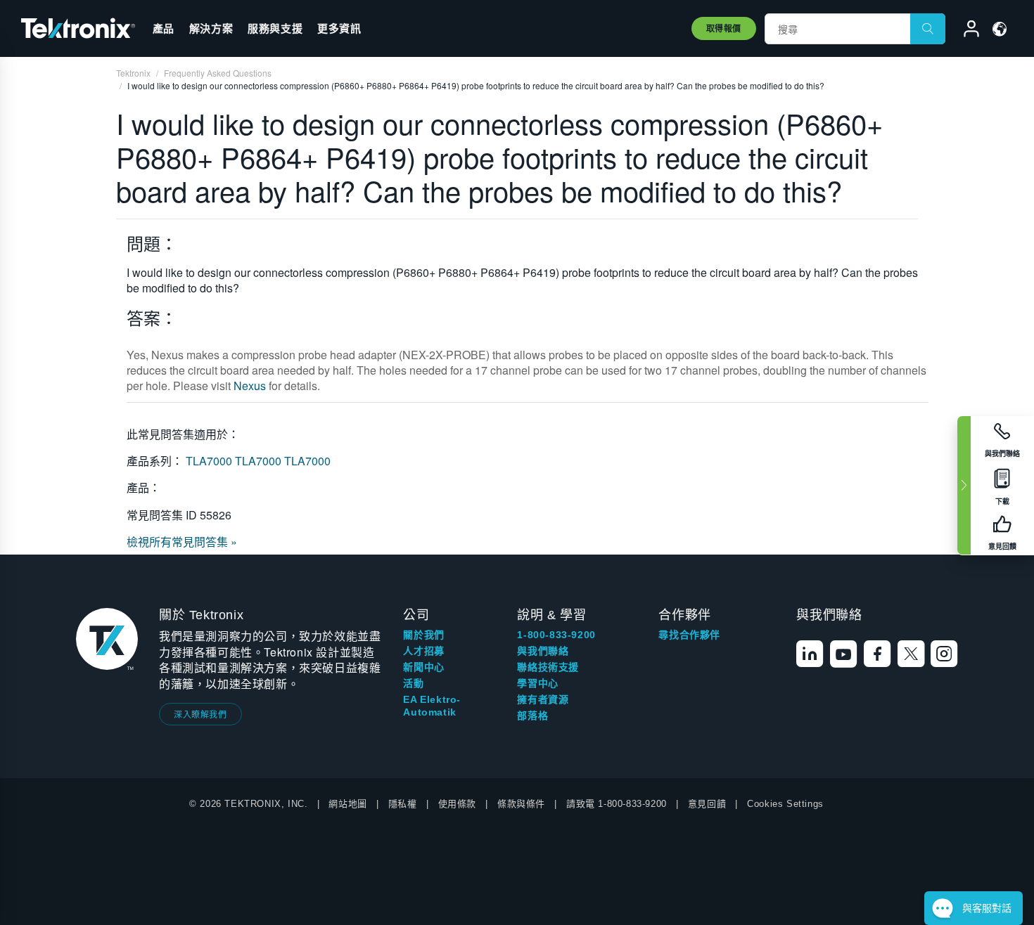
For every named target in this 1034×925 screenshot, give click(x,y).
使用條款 (457, 803)
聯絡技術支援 (548, 667)
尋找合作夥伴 (689, 634)
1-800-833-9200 (556, 634)
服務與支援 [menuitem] (275, 28)
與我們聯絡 (542, 650)
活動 (413, 683)
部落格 (532, 715)
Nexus (250, 385)
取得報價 (723, 28)
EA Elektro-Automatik (432, 706)
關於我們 (423, 634)
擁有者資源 (542, 699)
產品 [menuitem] (163, 28)
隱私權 (402, 803)
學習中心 (537, 683)
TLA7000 (210, 461)
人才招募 (423, 650)
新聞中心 (423, 667)
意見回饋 (707, 803)
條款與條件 (521, 803)
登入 (965, 30)
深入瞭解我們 (200, 714)
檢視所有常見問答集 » (182, 541)
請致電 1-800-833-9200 (616, 803)
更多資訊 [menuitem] (339, 28)
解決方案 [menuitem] (211, 28)
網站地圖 (347, 803)
